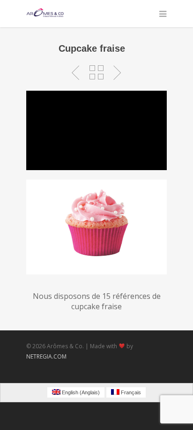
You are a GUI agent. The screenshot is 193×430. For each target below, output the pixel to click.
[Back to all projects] (96, 72)
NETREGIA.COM (46, 356)
